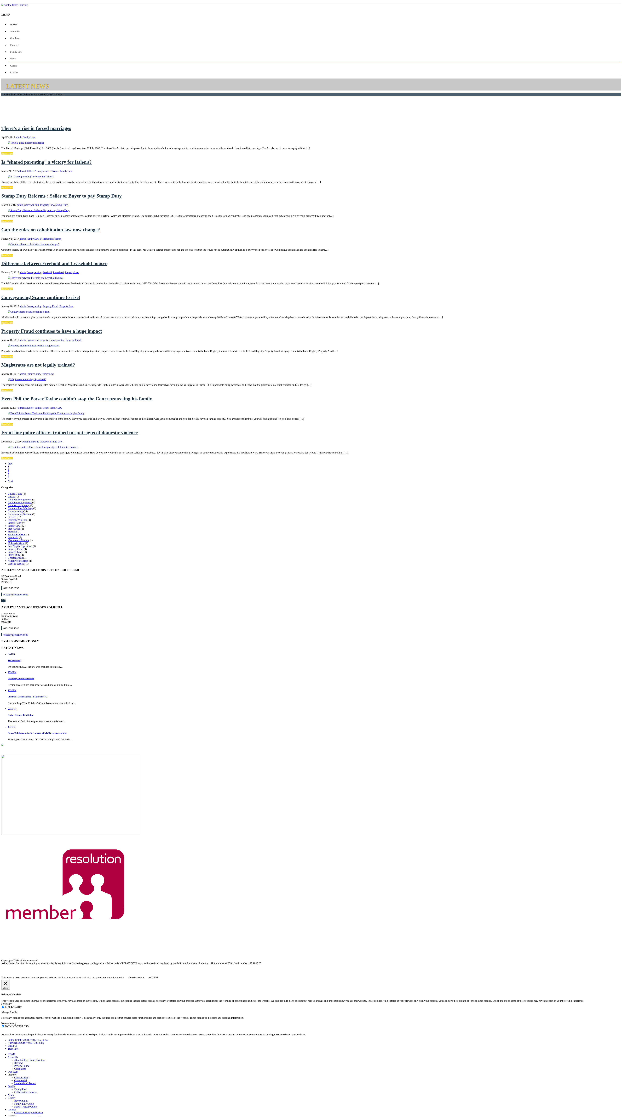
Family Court (33, 374)
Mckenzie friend (16, 543)
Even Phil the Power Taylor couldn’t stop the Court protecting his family (76, 398)
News (13, 58)
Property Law (47, 205)
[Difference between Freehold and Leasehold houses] (35, 278)
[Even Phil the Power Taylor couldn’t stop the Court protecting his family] (46, 413)
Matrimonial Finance (50, 238)
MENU (5, 14)
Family (11, 1086)
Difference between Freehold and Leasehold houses (54, 263)
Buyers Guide (15, 493)
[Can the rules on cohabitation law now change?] (33, 244)
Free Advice (14, 528)
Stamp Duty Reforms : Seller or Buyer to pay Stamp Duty (61, 195)
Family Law (16, 52)
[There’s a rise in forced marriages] (26, 142)
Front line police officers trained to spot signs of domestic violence (69, 432)
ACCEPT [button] (153, 977)
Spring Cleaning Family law (21, 715)
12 (12, 690)
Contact (14, 72)
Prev (10, 463)
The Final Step (14, 660)
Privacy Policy (21, 1065)
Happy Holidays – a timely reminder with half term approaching (37, 733)
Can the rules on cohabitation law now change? (50, 229)
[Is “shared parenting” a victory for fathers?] (31, 176)
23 (12, 708)
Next (10, 481)
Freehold (47, 272)
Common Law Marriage (20, 508)
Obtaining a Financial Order (21, 678)
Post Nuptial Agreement (20, 546)
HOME (13, 24)
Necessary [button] (6, 1003)
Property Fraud (50, 306)
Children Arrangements (37, 171)
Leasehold (58, 272)
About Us (15, 31)
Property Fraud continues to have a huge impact (51, 331)
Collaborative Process (25, 1092)
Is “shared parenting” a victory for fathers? (46, 162)
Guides (13, 65)
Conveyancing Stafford (20, 514)
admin (19, 137)
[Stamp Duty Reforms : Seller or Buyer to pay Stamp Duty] (38, 210)
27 (12, 672)
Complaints (20, 1068)
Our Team (15, 38)
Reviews (18, 1063)
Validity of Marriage (18, 560)
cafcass (11, 496)
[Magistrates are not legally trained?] (27, 379)
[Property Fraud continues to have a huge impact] (33, 345)
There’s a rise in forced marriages (36, 128)
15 (11, 726)
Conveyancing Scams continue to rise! (40, 297)
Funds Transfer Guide (25, 1106)
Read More (7, 153)
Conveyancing (31, 205)
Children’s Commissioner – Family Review (27, 697)
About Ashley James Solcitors (29, 1060)
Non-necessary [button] (9, 1023)
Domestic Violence (39, 441)
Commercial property (37, 340)
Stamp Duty (61, 205)
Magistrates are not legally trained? (38, 365)
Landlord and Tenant (25, 1083)
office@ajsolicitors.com (15, 594)
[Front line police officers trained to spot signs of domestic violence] (43, 447)
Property (14, 45)
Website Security (16, 563)
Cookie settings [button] (136, 977)
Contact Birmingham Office (28, 1112)
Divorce (54, 171)
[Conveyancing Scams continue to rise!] (29, 311)
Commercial (20, 1080)
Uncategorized (15, 557)
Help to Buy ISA (16, 534)
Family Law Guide (24, 1103)
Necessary (13, 1006)
